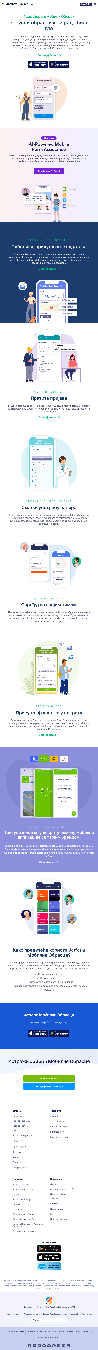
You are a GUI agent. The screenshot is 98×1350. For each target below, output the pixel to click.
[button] (34, 759)
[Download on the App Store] (49, 1257)
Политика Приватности (39, 1331)
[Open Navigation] (95, 4)
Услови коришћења (14, 1331)
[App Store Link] (38, 64)
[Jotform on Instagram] (63, 1345)
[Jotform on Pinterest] (54, 1345)
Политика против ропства (49, 1337)
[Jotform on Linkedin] (39, 1345)
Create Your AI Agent (49, 170)
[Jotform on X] (34, 1345)
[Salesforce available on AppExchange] (49, 1266)
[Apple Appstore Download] (38, 1033)
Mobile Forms (26, 4)
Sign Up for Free (86, 4)
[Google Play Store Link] (59, 64)
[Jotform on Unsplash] (68, 1345)
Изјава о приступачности (79, 1331)
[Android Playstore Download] (59, 1033)
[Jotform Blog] (49, 1345)
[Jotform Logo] (9, 4)
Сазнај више (47, 268)
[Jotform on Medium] (44, 1345)
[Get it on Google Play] (49, 1248)
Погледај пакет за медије (49, 1086)
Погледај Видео (47, 55)
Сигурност (58, 1331)
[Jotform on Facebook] (29, 1345)
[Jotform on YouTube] (58, 1345)
